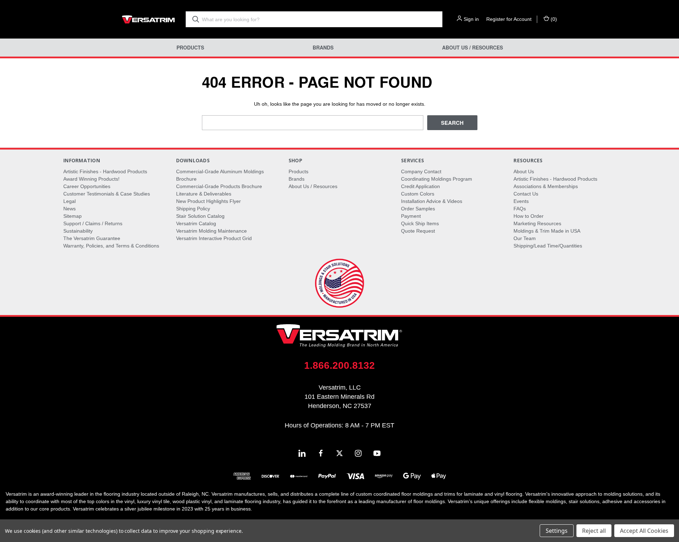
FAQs (519, 208)
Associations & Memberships (545, 186)
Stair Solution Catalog (200, 216)
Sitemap (72, 216)
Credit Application (420, 186)
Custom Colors (417, 194)
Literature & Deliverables (203, 194)
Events (521, 201)
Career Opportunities (86, 186)
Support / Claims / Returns (92, 223)
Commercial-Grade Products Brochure (219, 186)
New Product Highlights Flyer (208, 201)
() (553, 19)
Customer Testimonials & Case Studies (106, 194)
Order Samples (418, 208)
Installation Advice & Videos (431, 201)
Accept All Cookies (644, 531)
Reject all (594, 531)
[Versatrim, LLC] (148, 19)
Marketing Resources (537, 223)
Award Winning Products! (91, 179)
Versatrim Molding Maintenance (211, 231)
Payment (411, 216)
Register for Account (509, 19)
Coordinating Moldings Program (436, 179)
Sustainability (78, 231)
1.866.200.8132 (339, 365)
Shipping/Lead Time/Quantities (547, 246)
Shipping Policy (193, 208)
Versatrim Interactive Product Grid (214, 238)
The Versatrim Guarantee (91, 238)
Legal (69, 201)
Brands (323, 47)
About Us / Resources (472, 47)
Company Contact (421, 171)
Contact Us (525, 194)
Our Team (524, 238)
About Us (523, 171)
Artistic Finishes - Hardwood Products (105, 171)
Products (190, 47)
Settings (557, 531)
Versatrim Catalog (196, 223)
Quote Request (418, 231)
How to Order (528, 216)
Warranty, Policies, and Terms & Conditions (111, 246)
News (69, 208)
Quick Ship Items (420, 223)
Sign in (471, 19)
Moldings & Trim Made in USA (546, 231)
